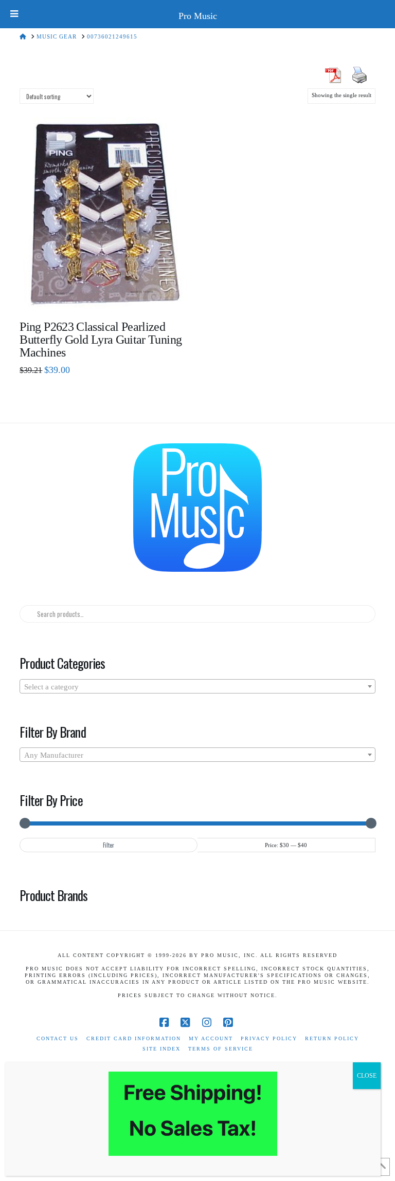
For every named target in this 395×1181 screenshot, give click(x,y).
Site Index (161, 1049)
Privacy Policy (269, 1038)
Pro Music (197, 16)
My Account (211, 1038)
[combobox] (197, 686)
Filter (108, 845)
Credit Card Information (133, 1038)
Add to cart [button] (109, 293)
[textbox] (197, 687)
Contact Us (58, 1038)
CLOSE (366, 1075)
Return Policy (332, 1038)
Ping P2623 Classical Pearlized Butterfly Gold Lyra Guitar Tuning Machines (101, 339)
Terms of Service (220, 1049)
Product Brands (53, 895)
